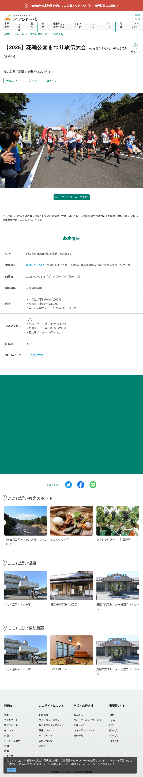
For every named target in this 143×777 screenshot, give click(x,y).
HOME (6, 34)
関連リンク (44, 730)
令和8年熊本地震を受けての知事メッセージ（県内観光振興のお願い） (75, 5)
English (112, 720)
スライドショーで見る (75, 197)
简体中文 (113, 735)
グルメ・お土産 (12, 740)
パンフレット (134, 25)
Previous (3, 522)
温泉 (32, 25)
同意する (12, 769)
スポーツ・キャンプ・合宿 (87, 720)
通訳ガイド (44, 745)
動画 (6, 751)
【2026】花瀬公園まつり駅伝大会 (45, 34)
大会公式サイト (39, 355)
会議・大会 (79, 725)
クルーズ (108, 25)
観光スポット (11, 725)
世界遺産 (6, 25)
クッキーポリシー (88, 764)
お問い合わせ (45, 740)
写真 (121, 25)
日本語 (111, 715)
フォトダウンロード (84, 730)
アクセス (8, 756)
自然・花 (51, 80)
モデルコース (11, 720)
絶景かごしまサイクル (59, 25)
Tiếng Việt (113, 740)
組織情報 (43, 715)
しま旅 (19, 27)
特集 (6, 715)
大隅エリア (12, 80)
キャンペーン (77, 25)
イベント (19, 34)
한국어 (111, 725)
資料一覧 (78, 735)
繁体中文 (113, 730)
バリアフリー (93, 25)
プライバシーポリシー (50, 720)
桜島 (43, 25)
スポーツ (32, 80)
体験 (6, 735)
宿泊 (6, 745)
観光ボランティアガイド (51, 725)
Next (139, 522)
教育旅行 (78, 715)
